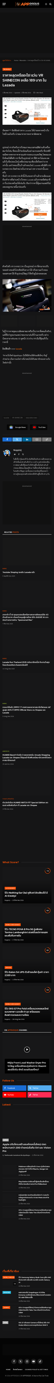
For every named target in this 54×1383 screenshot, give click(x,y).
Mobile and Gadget (11, 1277)
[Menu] (4, 4)
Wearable (23, 60)
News (5, 1322)
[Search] (50, 4)
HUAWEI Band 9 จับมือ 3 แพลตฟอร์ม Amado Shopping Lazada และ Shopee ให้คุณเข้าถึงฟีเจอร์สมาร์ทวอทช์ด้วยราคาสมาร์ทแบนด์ (27, 757)
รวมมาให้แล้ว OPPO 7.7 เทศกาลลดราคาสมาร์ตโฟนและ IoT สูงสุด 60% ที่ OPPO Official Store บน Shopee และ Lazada (27, 710)
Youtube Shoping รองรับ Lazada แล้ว (19, 572)
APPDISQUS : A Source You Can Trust (35, 1376)
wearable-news (31, 418)
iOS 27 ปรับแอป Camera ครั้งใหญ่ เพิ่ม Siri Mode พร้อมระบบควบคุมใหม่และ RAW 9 (34, 1323)
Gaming (6, 1307)
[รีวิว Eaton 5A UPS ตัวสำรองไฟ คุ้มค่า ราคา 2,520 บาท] (27, 964)
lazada (18, 348)
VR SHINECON (17, 418)
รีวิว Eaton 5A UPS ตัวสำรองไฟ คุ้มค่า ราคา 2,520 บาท (27, 973)
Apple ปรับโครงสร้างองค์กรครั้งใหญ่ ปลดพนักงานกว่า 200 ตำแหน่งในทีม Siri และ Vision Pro (27, 1147)
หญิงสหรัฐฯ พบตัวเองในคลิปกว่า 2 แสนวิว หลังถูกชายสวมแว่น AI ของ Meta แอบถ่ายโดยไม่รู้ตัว (34, 1197)
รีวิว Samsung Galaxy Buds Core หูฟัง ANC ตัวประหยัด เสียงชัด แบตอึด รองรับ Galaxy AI (35, 1280)
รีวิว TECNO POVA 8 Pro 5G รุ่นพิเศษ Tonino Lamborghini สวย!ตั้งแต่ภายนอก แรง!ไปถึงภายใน (26, 932)
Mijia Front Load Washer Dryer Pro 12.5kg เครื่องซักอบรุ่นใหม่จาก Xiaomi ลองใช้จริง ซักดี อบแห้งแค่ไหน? (27, 1066)
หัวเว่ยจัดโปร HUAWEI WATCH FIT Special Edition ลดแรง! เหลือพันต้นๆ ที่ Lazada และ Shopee (25, 804)
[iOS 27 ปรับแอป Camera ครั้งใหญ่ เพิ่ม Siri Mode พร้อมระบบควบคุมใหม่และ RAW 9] (9, 1326)
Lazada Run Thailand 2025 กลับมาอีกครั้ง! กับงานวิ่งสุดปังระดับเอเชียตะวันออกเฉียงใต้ (26, 663)
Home (16, 60)
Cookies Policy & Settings (36, 1369)
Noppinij (17, 450)
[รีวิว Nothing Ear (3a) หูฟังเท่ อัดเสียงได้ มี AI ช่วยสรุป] (27, 885)
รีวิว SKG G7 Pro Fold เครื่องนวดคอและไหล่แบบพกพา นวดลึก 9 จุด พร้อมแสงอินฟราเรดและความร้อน (26, 1012)
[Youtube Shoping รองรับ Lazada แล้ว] (27, 551)
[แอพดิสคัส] (27, 4)
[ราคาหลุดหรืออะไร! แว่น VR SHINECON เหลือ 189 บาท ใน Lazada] (27, 111)
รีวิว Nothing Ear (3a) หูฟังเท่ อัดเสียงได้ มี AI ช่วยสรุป (26, 894)
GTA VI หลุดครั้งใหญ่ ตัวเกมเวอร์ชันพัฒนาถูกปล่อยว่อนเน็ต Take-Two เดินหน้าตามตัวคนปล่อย (35, 1212)
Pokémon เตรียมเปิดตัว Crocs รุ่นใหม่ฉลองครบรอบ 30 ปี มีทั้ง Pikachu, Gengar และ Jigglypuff (34, 1169)
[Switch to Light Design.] (46, 4)
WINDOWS (7, 1292)
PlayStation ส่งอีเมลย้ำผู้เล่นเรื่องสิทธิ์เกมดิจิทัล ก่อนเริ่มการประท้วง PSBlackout (34, 1182)
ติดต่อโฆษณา (18, 1369)
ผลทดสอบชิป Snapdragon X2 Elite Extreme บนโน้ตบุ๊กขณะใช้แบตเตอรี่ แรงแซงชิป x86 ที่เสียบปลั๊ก (35, 1295)
